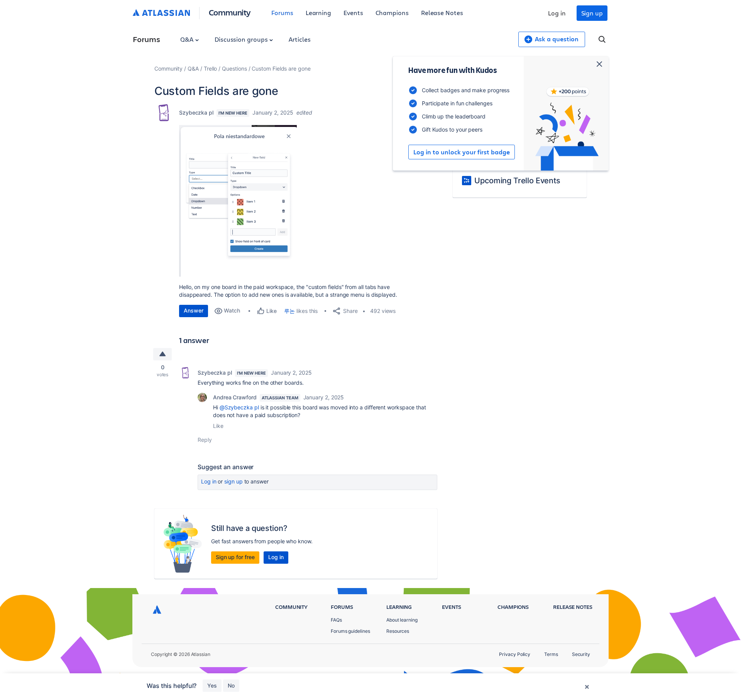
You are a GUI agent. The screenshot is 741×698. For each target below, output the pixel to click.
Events (353, 12)
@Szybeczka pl (239, 407)
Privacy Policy (514, 654)
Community (230, 12)
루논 (289, 311)
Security (581, 654)
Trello (210, 68)
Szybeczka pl (196, 112)
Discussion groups (242, 39)
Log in (557, 13)
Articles (299, 39)
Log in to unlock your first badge (461, 152)
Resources (397, 631)
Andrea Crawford (235, 397)
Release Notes (442, 12)
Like (218, 426)
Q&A (187, 39)
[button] (238, 201)
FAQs (336, 620)
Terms (551, 654)
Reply (205, 439)
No (231, 685)
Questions (234, 68)
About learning (402, 620)
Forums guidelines (350, 631)
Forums (282, 12)
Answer (193, 310)
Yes (212, 685)
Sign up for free (235, 557)
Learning (318, 12)
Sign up (592, 13)
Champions (392, 12)
